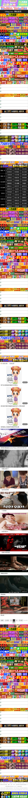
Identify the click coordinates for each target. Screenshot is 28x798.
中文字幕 (17, 174)
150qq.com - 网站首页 (13, 11)
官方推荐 (3, 187)
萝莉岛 (24, 194)
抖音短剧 (9, 191)
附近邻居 (9, 180)
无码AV (3, 193)
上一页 (6, 620)
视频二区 (3, 176)
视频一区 (3, 170)
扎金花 (17, 189)
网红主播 (17, 169)
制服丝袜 (17, 177)
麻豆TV (17, 191)
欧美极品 (17, 171)
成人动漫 (24, 171)
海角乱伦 (17, 200)
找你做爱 (24, 180)
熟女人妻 (17, 197)
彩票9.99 (9, 189)
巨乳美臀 (24, 174)
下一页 (20, 620)
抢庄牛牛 (17, 186)
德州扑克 (24, 186)
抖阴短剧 (17, 206)
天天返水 (24, 189)
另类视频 (24, 177)
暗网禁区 (9, 200)
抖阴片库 (3, 199)
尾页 (14, 622)
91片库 (9, 194)
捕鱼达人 (9, 186)
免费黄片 (24, 197)
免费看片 (3, 204)
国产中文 (9, 203)
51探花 (24, 191)
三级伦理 (9, 174)
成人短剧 (24, 203)
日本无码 (24, 169)
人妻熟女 (9, 177)
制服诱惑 (24, 200)
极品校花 (9, 206)
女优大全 (17, 194)
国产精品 (9, 169)
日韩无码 (24, 206)
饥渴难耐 (17, 180)
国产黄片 (9, 197)
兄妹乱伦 (17, 203)
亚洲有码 (9, 171)
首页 (2, 620)
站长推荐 (3, 181)
